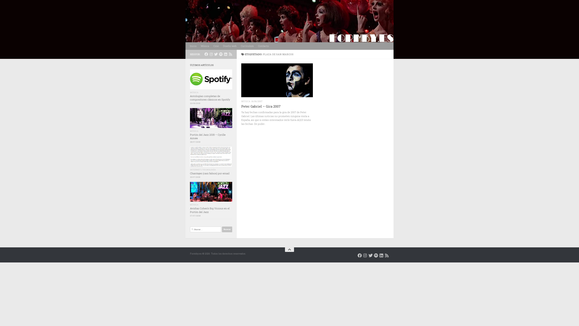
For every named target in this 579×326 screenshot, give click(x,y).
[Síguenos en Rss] (230, 54)
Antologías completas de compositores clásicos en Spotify (210, 97)
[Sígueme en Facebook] (206, 54)
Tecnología (209, 169)
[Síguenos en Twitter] (216, 54)
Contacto (263, 46)
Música (205, 46)
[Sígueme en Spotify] (221, 54)
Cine (216, 46)
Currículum (247, 46)
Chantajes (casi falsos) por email (209, 173)
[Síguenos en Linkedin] (225, 54)
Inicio (193, 46)
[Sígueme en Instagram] (211, 54)
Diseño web (230, 46)
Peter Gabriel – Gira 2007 (261, 106)
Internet (195, 169)
